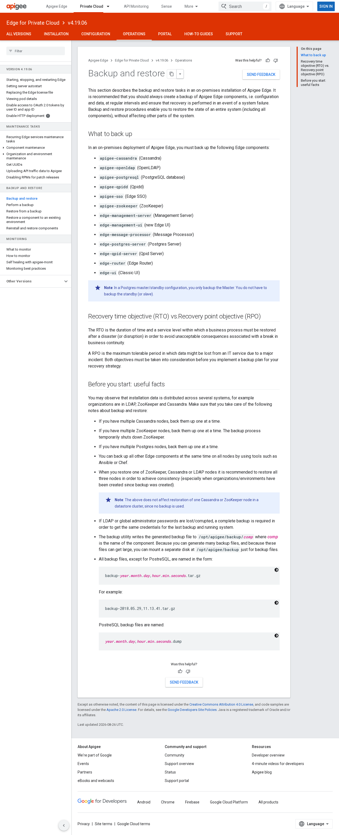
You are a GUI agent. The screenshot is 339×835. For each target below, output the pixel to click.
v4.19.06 (77, 23)
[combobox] (244, 6)
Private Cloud (91, 6)
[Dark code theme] (276, 570)
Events (83, 764)
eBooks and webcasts (96, 781)
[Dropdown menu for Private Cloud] (110, 6)
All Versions (18, 34)
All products (268, 802)
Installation (56, 34)
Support (234, 34)
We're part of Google (95, 755)
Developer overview (268, 755)
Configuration (95, 34)
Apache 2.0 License (121, 710)
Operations (134, 34)
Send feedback (261, 74)
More (189, 6)
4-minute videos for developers (278, 764)
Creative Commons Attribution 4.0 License (221, 704)
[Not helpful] (276, 60)
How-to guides (198, 34)
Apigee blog (262, 772)
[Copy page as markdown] (172, 73)
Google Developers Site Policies (192, 710)
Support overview (179, 764)
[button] (35, 148)
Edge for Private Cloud (32, 23)
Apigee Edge (56, 6)
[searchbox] (35, 51)
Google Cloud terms (133, 824)
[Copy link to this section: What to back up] (137, 134)
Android (143, 802)
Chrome (168, 802)
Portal (165, 34)
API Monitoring (136, 6)
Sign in (326, 6)
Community (174, 755)
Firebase (192, 802)
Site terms (103, 824)
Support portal (177, 781)
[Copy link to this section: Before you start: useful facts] (170, 385)
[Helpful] (268, 60)
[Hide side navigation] (64, 825)
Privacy (84, 824)
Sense (166, 6)
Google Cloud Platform (229, 802)
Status (170, 772)
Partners (85, 772)
